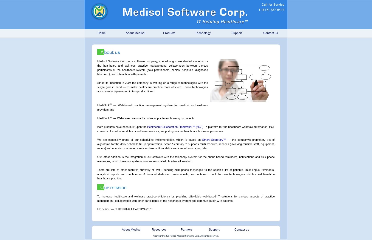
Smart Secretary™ (214, 139)
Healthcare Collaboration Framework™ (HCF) (175, 126)
